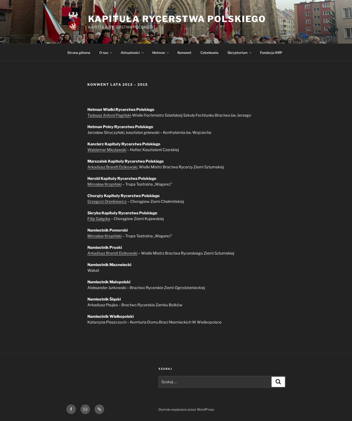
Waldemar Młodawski (106, 150)
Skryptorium (237, 53)
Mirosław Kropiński (104, 184)
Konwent (184, 53)
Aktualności (130, 53)
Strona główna (78, 53)
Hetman (158, 53)
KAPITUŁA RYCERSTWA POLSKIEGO (177, 19)
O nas (103, 53)
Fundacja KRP (271, 53)
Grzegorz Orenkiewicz (107, 201)
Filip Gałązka (98, 218)
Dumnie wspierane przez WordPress (186, 409)
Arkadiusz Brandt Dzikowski (112, 167)
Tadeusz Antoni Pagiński (109, 115)
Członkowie (209, 53)
